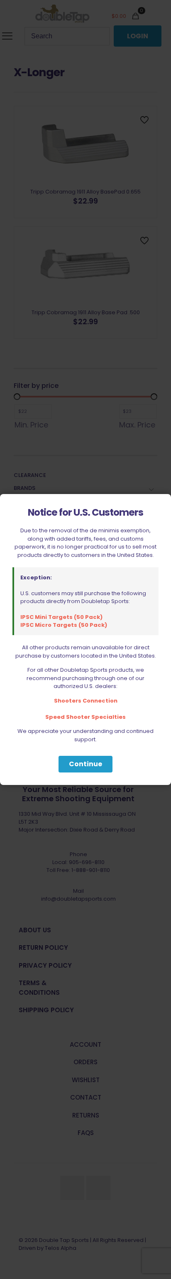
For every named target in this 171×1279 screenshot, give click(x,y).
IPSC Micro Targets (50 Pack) (63, 625)
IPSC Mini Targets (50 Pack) (61, 617)
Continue (85, 764)
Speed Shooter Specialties (85, 717)
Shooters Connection (85, 701)
